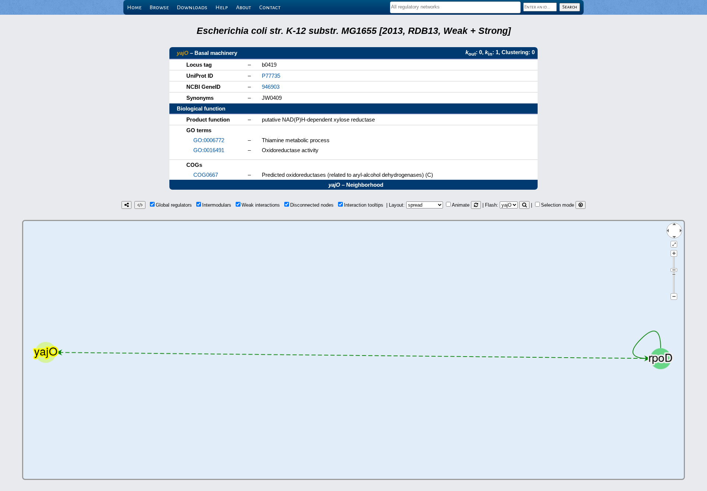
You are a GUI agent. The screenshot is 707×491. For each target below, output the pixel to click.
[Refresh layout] (476, 205)
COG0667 (205, 175)
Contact (270, 7)
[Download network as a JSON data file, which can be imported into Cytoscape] (139, 205)
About (243, 7)
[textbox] (455, 7)
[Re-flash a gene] (524, 205)
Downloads (192, 7)
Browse (159, 7)
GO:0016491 (208, 150)
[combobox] (455, 7)
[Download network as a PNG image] (126, 205)
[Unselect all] (580, 205)
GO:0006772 (208, 140)
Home (134, 7)
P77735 (271, 76)
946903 (270, 87)
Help (221, 7)
